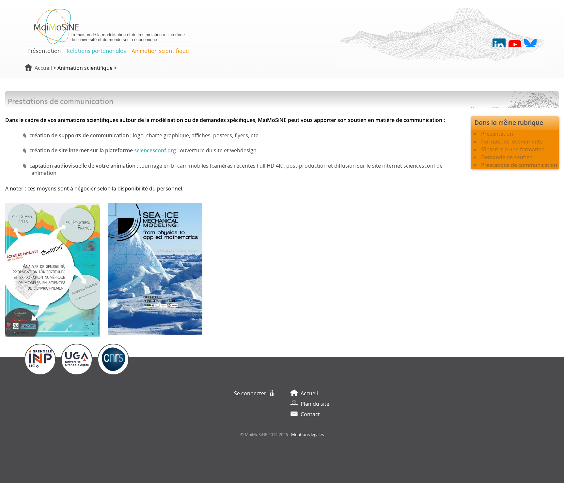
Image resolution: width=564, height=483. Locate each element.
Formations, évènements (511, 141)
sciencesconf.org (155, 150)
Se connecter (250, 393)
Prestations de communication (519, 165)
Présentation (497, 133)
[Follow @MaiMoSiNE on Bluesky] (530, 45)
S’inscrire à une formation (513, 149)
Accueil (43, 67)
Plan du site (315, 403)
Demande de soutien (507, 157)
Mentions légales (307, 434)
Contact (310, 414)
